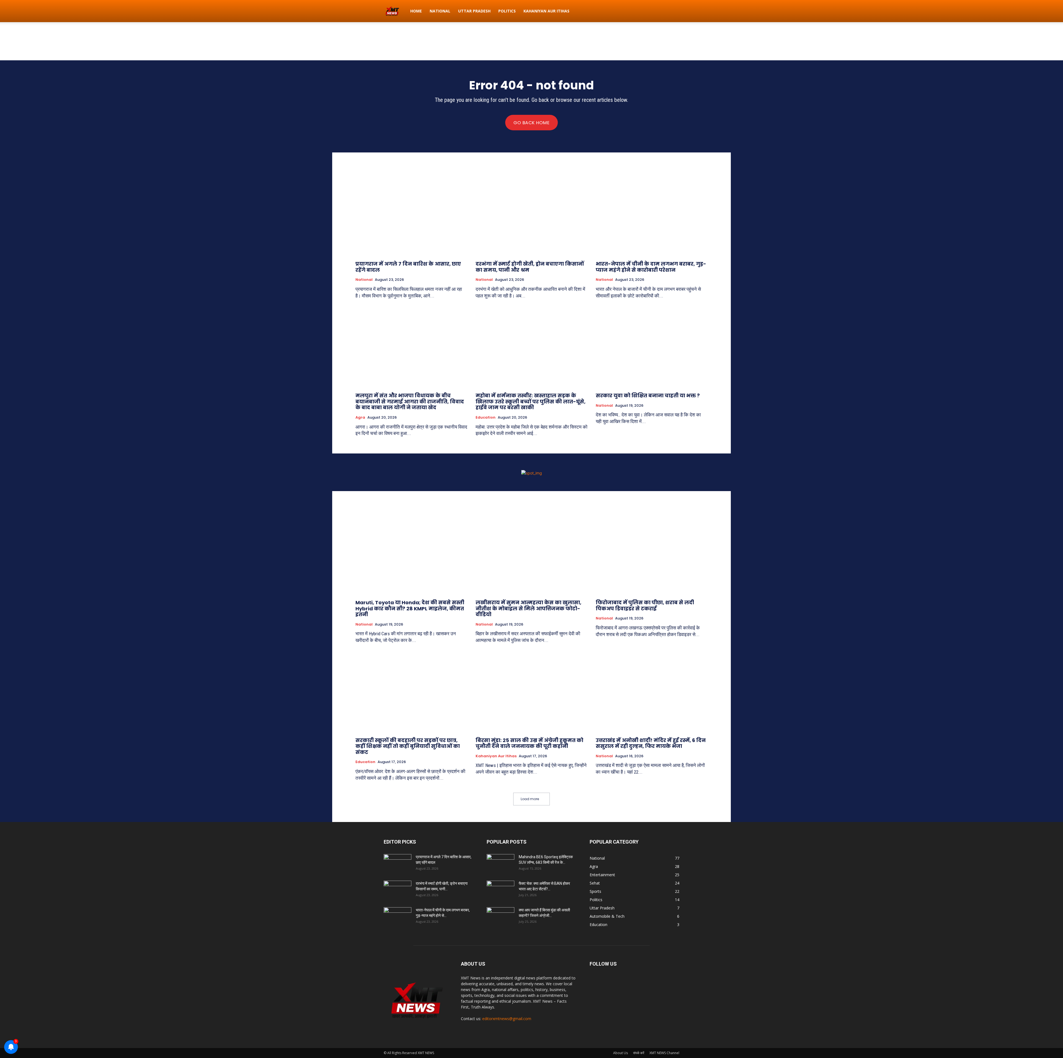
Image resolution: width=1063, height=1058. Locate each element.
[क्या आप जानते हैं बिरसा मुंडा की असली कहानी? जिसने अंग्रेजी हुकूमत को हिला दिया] (500, 917)
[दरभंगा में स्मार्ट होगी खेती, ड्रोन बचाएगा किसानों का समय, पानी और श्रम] (531, 215)
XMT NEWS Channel (664, 1053)
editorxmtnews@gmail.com (506, 1018)
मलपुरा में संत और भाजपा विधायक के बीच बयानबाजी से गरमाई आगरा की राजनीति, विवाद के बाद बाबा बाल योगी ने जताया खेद (409, 401)
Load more (530, 799)
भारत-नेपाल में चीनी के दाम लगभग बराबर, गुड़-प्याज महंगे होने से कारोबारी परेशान (651, 266)
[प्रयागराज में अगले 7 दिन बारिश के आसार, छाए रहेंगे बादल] (411, 215)
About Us (620, 1053)
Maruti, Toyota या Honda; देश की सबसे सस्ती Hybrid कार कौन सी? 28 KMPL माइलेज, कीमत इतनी (409, 608)
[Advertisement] (531, 41)
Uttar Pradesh (474, 11)
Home (416, 11)
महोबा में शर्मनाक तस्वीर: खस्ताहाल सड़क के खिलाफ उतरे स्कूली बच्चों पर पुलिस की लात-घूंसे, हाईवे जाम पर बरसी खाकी (530, 401)
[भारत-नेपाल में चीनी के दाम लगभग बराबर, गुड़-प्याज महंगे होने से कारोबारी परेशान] (652, 215)
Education (486, 417)
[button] (672, 11)
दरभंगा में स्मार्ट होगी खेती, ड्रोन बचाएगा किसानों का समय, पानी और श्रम (530, 266)
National (440, 11)
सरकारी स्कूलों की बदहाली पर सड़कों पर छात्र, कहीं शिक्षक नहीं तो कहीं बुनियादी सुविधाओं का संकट (407, 746)
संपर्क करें (638, 1053)
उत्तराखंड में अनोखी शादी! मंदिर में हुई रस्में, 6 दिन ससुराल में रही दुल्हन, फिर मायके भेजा (651, 743)
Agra (360, 417)
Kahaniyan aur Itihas (546, 11)
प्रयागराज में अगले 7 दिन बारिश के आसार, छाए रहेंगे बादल (408, 266)
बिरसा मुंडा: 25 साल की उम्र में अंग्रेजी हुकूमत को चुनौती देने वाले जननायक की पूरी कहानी (529, 743)
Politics (507, 11)
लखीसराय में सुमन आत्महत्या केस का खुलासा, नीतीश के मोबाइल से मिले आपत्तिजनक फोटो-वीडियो (528, 608)
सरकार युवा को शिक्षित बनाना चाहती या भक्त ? (648, 395)
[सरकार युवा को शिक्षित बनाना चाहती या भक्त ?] (652, 346)
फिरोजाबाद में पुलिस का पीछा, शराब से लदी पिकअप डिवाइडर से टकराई (645, 605)
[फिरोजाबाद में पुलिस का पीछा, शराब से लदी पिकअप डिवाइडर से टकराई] (652, 553)
